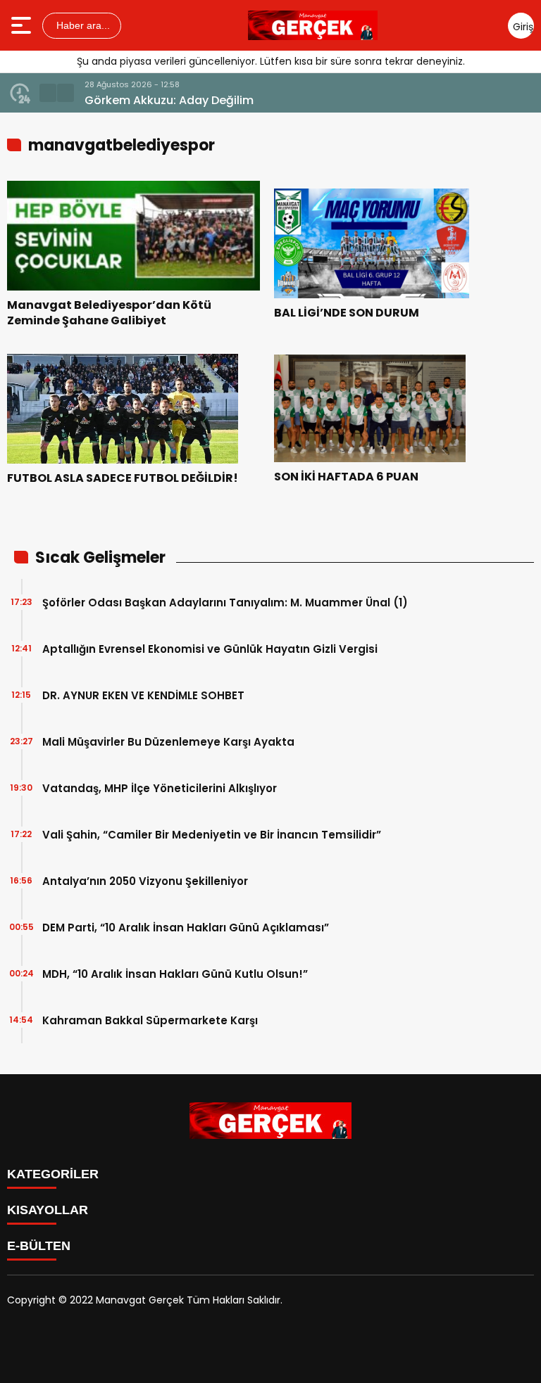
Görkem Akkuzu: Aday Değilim (169, 100)
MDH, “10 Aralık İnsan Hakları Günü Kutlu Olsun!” (175, 974)
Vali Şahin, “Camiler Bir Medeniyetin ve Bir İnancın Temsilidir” (211, 834)
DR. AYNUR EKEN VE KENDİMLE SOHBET (143, 695)
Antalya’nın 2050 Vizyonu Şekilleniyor (145, 881)
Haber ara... (82, 25)
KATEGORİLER (53, 1174)
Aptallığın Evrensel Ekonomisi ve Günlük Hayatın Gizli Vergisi (210, 649)
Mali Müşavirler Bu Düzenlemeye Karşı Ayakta (168, 741)
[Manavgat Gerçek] (313, 25)
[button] (47, 93)
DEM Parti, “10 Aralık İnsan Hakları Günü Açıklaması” (185, 927)
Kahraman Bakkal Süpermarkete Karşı (150, 1020)
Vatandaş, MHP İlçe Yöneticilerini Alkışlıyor (159, 788)
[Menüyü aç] (23, 25)
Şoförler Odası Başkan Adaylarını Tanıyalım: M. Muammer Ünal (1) (225, 602)
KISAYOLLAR (47, 1210)
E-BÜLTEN (38, 1246)
